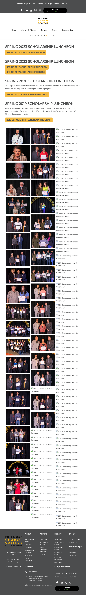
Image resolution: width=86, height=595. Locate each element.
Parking (40, 3)
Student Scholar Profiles (59, 543)
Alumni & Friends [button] (28, 30)
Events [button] (54, 30)
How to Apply (73, 555)
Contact (53, 35)
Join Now (42, 554)
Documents (28, 547)
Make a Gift (28, 555)
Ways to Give (58, 539)
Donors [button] (44, 30)
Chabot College (24, 3)
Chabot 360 (43, 539)
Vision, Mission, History (30, 540)
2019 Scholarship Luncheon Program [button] (29, 120)
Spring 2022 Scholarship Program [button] (27, 67)
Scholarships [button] (67, 30)
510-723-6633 (33, 572)
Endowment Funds (58, 553)
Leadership (28, 544)
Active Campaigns (28, 559)
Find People (48, 3)
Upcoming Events (74, 539)
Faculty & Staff (59, 3)
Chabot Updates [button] (37, 35)
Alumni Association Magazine (43, 549)
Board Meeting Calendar (29, 551)
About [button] (14, 30)
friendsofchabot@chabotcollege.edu (40, 585)
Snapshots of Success (44, 543)
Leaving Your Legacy (58, 548)
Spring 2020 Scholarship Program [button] (27, 94)
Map (34, 3)
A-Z (67, 3)
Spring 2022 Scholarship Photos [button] (26, 52)
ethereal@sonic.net (36, 108)
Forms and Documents (58, 558)
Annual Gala (73, 542)
